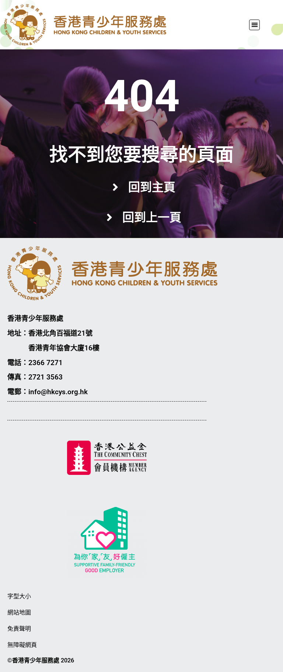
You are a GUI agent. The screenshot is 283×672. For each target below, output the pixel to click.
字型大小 (19, 596)
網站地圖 (19, 612)
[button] (254, 25)
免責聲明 (19, 628)
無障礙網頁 (22, 644)
